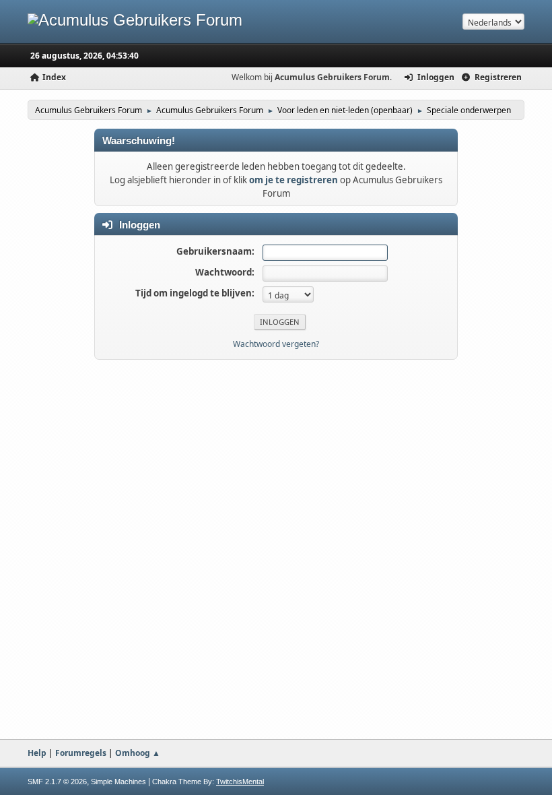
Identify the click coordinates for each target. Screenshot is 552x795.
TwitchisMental (240, 781)
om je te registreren (293, 180)
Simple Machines (118, 781)
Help (37, 753)
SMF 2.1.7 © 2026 (57, 781)
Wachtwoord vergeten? (276, 344)
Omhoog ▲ (137, 753)
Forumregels (80, 753)
